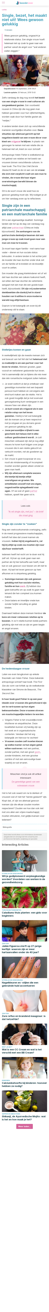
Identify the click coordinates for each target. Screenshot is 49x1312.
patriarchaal (18, 227)
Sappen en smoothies (11, 1114)
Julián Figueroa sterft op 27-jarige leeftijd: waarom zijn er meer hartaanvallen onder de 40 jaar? (22, 949)
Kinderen (6, 1080)
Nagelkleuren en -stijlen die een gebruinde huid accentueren (20, 984)
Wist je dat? (7, 1047)
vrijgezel (16, 141)
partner (33, 491)
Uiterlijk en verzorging (12, 873)
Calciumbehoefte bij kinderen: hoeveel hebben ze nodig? (24, 1085)
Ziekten (5, 943)
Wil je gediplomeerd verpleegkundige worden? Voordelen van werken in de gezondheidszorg (23, 879)
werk (22, 586)
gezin (37, 752)
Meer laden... (24, 1126)
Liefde (4, 10)
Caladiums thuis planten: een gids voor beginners (24, 914)
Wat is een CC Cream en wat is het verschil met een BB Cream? (22, 1051)
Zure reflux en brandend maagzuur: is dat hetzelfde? (24, 1018)
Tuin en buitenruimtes (11, 910)
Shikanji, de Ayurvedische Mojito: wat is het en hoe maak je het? (24, 1118)
